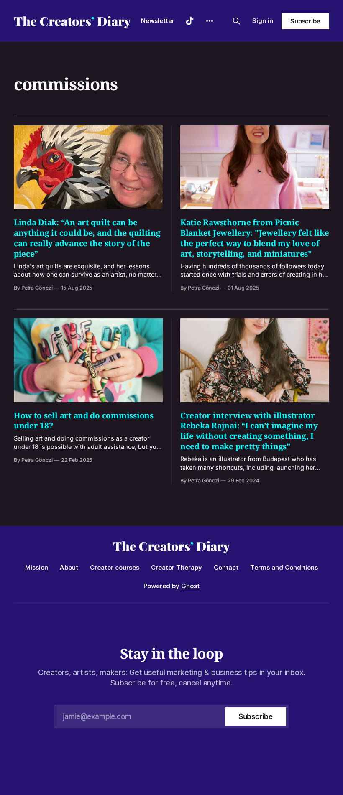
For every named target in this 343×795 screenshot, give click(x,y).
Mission (36, 567)
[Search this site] (236, 21)
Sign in (262, 21)
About (69, 567)
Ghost (190, 586)
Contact (226, 567)
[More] (209, 21)
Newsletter (157, 21)
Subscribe (305, 21)
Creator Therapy (176, 567)
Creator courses (114, 567)
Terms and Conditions (284, 567)
